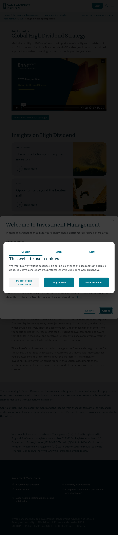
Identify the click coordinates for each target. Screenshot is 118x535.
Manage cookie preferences (24, 282)
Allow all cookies (94, 282)
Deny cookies (59, 282)
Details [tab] (59, 251)
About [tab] (92, 251)
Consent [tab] (25, 251)
